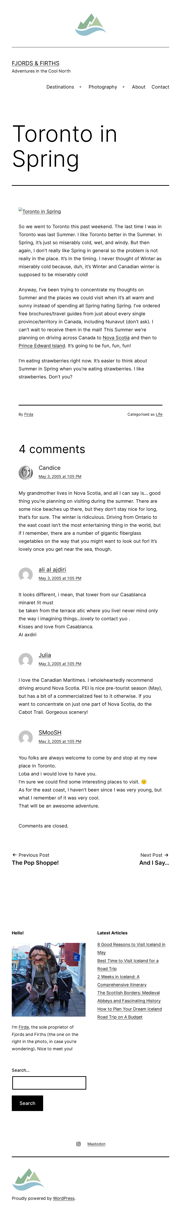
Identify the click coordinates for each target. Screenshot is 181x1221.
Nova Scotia (116, 338)
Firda (28, 414)
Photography (103, 87)
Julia (45, 655)
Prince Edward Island (42, 346)
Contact (160, 87)
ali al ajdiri (52, 569)
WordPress (63, 1198)
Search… (21, 1070)
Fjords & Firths (35, 63)
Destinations (60, 87)
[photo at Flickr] (40, 211)
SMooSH (50, 732)
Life (159, 414)
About (138, 87)
